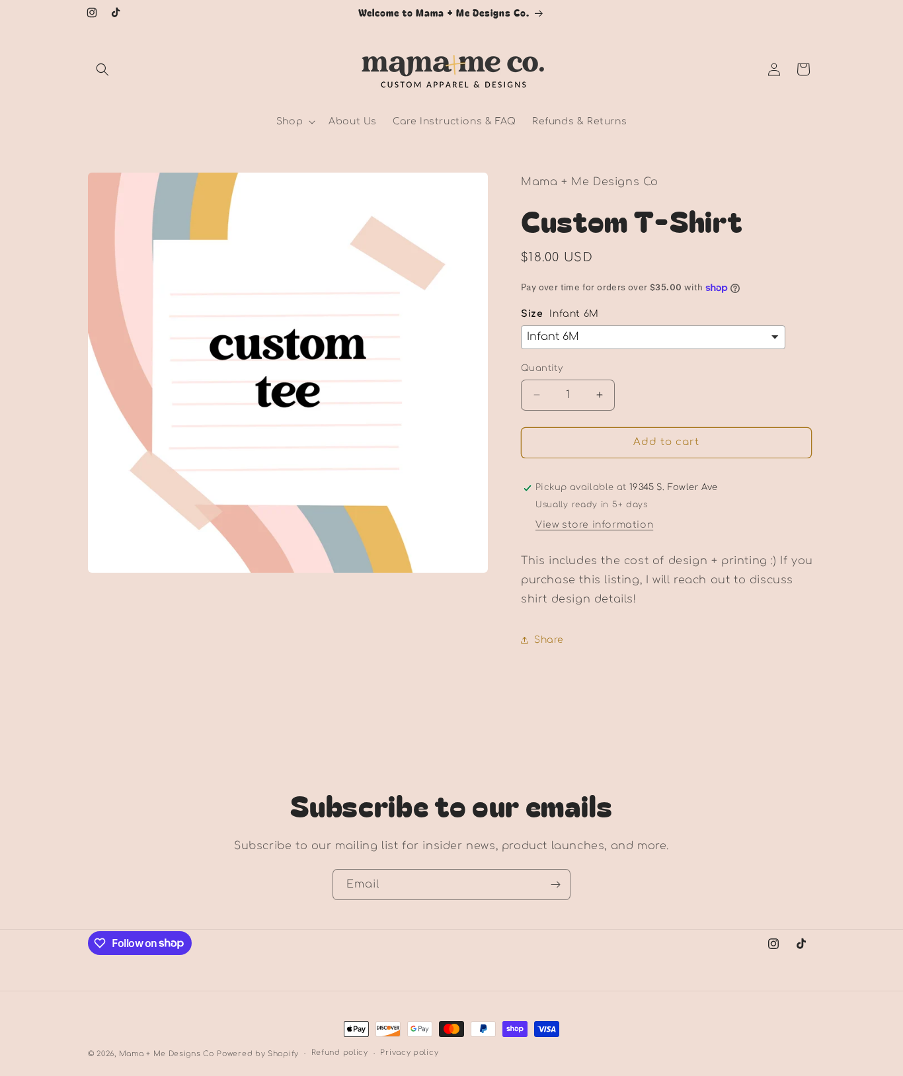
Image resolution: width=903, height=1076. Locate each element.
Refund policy (339, 1052)
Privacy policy (409, 1052)
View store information (594, 525)
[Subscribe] (555, 884)
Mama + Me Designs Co (166, 1054)
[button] (102, 69)
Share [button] (549, 640)
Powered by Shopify (258, 1054)
